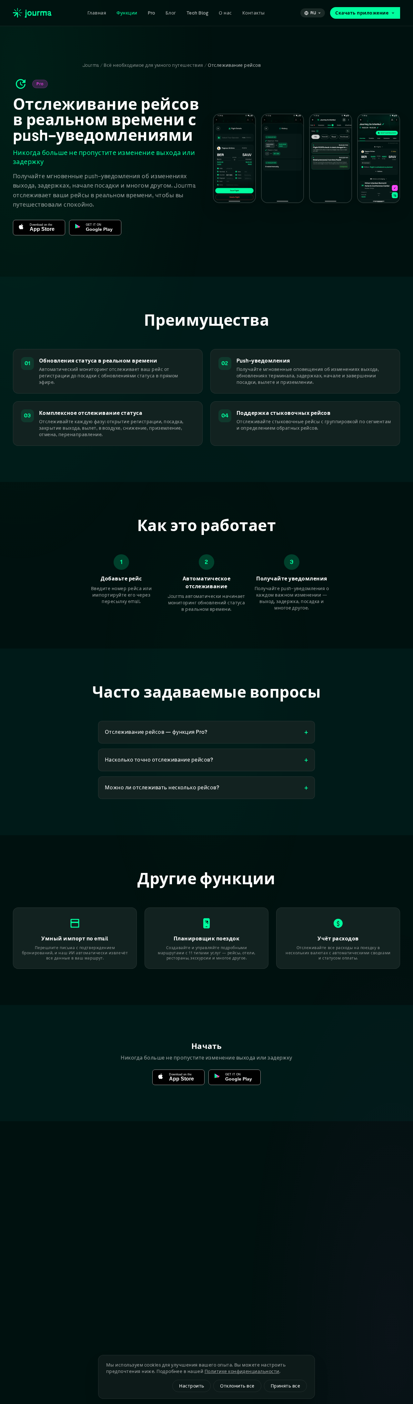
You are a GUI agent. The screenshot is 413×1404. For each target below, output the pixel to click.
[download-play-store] (95, 227)
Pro (151, 12)
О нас (225, 12)
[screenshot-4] (378, 158)
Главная (96, 12)
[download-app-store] (39, 227)
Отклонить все (237, 1386)
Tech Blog (197, 12)
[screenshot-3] (330, 158)
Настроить (191, 1386)
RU (313, 13)
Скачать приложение (361, 12)
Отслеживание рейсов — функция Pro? (206, 732)
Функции (126, 12)
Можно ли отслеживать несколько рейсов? (206, 787)
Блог (171, 12)
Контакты (253, 12)
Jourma (91, 65)
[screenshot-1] (234, 158)
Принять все (285, 1386)
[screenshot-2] (282, 158)
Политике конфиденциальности (242, 1371)
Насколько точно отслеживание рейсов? (206, 759)
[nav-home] (32, 12)
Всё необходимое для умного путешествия (153, 65)
